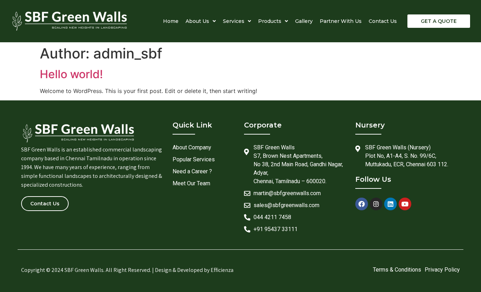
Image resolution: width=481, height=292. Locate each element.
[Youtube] (405, 204)
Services (233, 21)
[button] (438, 21)
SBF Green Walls (84, 270)
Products (269, 21)
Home (171, 21)
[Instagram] (376, 204)
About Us (197, 21)
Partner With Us (341, 21)
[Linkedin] (390, 204)
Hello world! (71, 74)
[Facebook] (361, 204)
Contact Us (383, 21)
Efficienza (222, 270)
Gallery (304, 21)
